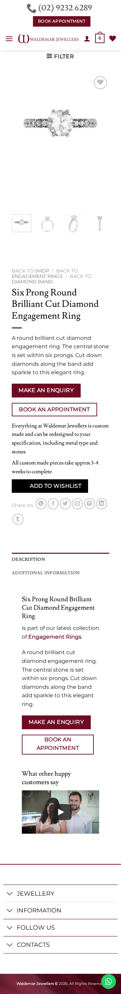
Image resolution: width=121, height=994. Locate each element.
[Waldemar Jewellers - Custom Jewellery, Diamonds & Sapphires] (48, 38)
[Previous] (22, 141)
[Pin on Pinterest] (89, 503)
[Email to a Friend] (77, 503)
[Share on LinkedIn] (101, 503)
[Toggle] (9, 894)
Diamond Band (32, 281)
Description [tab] (28, 559)
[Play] (60, 812)
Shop (42, 271)
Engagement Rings (37, 276)
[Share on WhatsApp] (41, 503)
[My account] (87, 38)
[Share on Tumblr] (18, 519)
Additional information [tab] (46, 573)
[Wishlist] (112, 38)
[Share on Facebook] (53, 503)
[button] (9, 38)
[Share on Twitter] (65, 503)
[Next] (99, 141)
